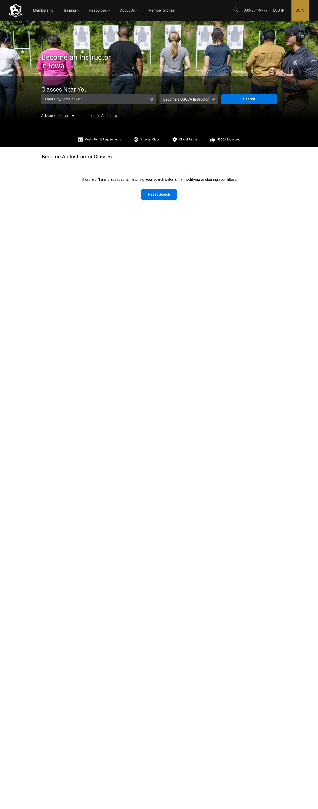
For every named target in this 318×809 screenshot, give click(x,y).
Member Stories (161, 10)
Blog (179, 6)
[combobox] (188, 99)
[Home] (15, 10)
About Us (129, 6)
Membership (43, 10)
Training (71, 6)
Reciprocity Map (205, 6)
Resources (99, 6)
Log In (278, 10)
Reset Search (159, 194)
